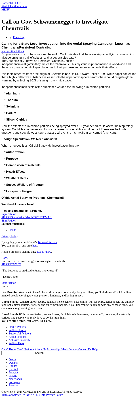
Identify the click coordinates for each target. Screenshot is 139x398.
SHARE (6, 264)
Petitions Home (17, 330)
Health (12, 229)
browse (23, 6)
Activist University (19, 340)
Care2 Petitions (25, 349)
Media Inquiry (69, 349)
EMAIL (47, 217)
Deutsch (13, 362)
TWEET (38, 217)
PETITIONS (15, 3)
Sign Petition (8, 214)
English (39, 352)
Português (14, 382)
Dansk (12, 359)
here (34, 245)
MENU (5, 9)
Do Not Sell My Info (33, 394)
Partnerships (54, 349)
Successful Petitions (20, 333)
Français (13, 372)
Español (13, 369)
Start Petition (8, 282)
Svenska (13, 385)
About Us (40, 349)
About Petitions (17, 336)
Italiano (13, 375)
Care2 (4, 3)
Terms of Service (47, 242)
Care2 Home (8, 349)
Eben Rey (18, 37)
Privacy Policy (9, 236)
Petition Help (16, 343)
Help (95, 349)
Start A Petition (10, 6)
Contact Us (84, 349)
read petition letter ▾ (12, 51)
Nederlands (15, 378)
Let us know (44, 251)
